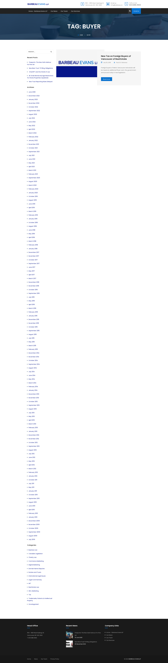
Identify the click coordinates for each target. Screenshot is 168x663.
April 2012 (32, 465)
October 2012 (33, 442)
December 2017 (34, 252)
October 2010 (33, 495)
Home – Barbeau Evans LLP (38, 11)
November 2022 (34, 103)
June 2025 (32, 92)
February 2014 (33, 387)
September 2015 (34, 331)
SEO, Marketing (34, 591)
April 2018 (32, 237)
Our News (54, 11)
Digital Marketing (34, 565)
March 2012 (32, 469)
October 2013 (33, 402)
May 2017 (32, 271)
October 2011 (33, 480)
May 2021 (32, 163)
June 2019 (32, 204)
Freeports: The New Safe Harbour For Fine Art (88, 634)
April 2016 (32, 304)
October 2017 (33, 260)
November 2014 (34, 357)
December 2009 (34, 521)
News (36, 659)
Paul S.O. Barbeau (121, 62)
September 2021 (34, 152)
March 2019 (32, 211)
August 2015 (33, 334)
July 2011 (31, 483)
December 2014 (34, 353)
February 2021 (33, 174)
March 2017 (32, 278)
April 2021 (32, 167)
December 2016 (34, 282)
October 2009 (33, 528)
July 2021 (31, 155)
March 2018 (32, 241)
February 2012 (33, 472)
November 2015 (34, 323)
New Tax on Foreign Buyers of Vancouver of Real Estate (116, 57)
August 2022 (33, 114)
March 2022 (32, 133)
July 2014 (32, 372)
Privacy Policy (54, 659)
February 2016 (33, 312)
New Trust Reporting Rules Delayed (40, 82)
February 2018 (33, 245)
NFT (30, 583)
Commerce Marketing (36, 561)
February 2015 (33, 349)
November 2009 (34, 524)
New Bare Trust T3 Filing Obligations (41, 68)
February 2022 (33, 137)
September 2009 (34, 532)
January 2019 (33, 219)
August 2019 (33, 200)
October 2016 (33, 290)
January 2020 (33, 193)
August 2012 (33, 450)
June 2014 (32, 375)
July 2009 (32, 539)
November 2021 (34, 144)
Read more (106, 79)
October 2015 (33, 327)
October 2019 (33, 196)
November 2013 (34, 398)
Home (81, 35)
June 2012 (32, 457)
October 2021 (33, 148)
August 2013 (33, 409)
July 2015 (31, 338)
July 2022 (32, 118)
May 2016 (32, 301)
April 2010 (32, 510)
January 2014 (33, 390)
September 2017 (34, 263)
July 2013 (31, 413)
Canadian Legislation (36, 554)
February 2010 (33, 513)
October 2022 (33, 107)
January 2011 (33, 491)
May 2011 (31, 487)
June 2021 (32, 159)
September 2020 (34, 178)
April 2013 (32, 420)
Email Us (136, 11)
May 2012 (32, 461)
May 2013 (32, 416)
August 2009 (33, 536)
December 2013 (34, 394)
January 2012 (33, 476)
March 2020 (33, 185)
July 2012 (31, 454)
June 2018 (32, 230)
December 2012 (34, 435)
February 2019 (33, 215)
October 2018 (33, 222)
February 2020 (33, 189)
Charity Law (32, 557)
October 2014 (33, 360)
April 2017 (32, 275)
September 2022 (34, 111)
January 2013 (33, 431)
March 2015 (32, 346)
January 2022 (33, 140)
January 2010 (33, 517)
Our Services (75, 11)
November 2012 (34, 439)
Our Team (64, 11)
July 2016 (32, 297)
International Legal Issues (37, 576)
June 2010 (32, 506)
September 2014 (34, 364)
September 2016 (34, 293)
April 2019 (32, 208)
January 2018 (33, 249)
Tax (30, 595)
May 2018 (32, 234)
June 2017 (32, 267)
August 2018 (33, 226)
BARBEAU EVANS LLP (135, 659)
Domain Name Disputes (37, 569)
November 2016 (34, 286)
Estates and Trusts (35, 572)
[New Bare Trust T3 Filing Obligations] (69, 644)
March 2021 (32, 170)
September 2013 (34, 405)
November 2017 (34, 256)
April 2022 (32, 129)
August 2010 (33, 502)
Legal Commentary (35, 580)
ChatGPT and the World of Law (39, 72)
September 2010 (34, 498)
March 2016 (32, 308)
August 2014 (33, 368)
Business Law (33, 550)
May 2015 (32, 342)
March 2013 (32, 424)
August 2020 (33, 181)
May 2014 (32, 379)
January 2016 (33, 316)
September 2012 (34, 446)
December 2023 (34, 96)
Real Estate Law (34, 587)
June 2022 (32, 122)
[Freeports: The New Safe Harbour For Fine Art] (69, 635)
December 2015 (34, 319)
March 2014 (32, 383)
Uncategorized (33, 604)
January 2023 (33, 99)
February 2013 (33, 428)
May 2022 (32, 126)
